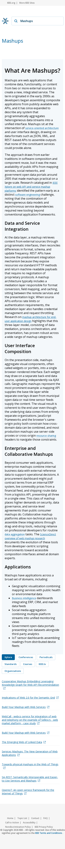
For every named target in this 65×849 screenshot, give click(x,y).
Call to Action (12, 822)
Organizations (13, 671)
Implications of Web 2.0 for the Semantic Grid (28, 697)
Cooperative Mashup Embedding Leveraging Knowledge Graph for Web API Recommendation (30, 683)
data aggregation (15, 534)
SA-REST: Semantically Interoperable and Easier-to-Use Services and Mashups (30, 778)
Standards (11, 664)
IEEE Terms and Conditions (49, 833)
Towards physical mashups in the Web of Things (30, 764)
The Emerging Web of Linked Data (22, 742)
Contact (35, 818)
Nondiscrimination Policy (18, 826)
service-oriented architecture (42, 128)
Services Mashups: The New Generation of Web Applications (30, 753)
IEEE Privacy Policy (44, 826)
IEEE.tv (42, 664)
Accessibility (29, 822)
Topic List (22, 818)
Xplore (8, 657)
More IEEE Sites (27, 2)
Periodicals (46, 657)
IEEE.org (11, 2)
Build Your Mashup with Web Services (24, 707)
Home (10, 818)
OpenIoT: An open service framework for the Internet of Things (28, 791)
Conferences (26, 657)
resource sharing (46, 435)
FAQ (45, 818)
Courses (27, 664)
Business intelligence (24, 598)
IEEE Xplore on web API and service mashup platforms (31, 186)
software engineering (27, 194)
